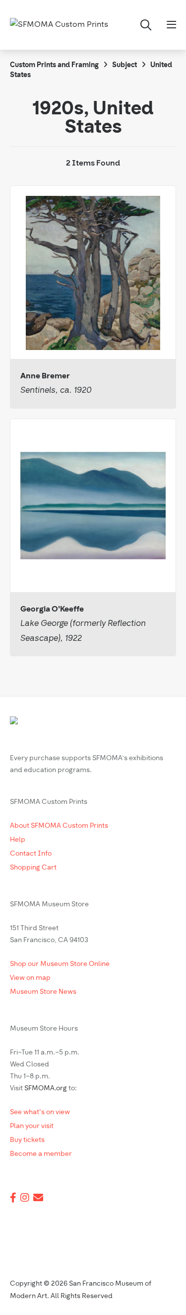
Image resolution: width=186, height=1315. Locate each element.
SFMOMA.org (45, 1088)
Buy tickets (27, 1140)
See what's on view (40, 1112)
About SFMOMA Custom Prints (59, 826)
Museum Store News (43, 992)
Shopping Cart (33, 868)
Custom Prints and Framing (54, 65)
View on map (30, 978)
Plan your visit (32, 1126)
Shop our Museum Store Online (60, 964)
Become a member (41, 1154)
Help (17, 840)
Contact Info (31, 854)
